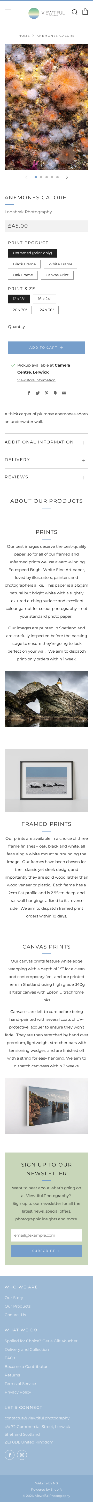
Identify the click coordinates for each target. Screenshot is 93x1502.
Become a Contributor (26, 1366)
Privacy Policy (18, 1392)
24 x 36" (47, 310)
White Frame (60, 264)
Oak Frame (23, 275)
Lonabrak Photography (28, 211)
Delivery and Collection (27, 1349)
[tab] (36, 177)
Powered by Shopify (46, 1489)
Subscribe (44, 1251)
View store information (36, 380)
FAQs (10, 1357)
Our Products (17, 1306)
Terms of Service (20, 1383)
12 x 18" (19, 299)
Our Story (14, 1297)
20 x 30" (20, 310)
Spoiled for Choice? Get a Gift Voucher (41, 1340)
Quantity (16, 326)
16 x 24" (44, 299)
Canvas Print (57, 275)
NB (55, 1483)
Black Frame (24, 264)
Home (24, 36)
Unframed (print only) (32, 253)
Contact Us (15, 1314)
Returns (12, 1375)
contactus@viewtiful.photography (37, 1418)
